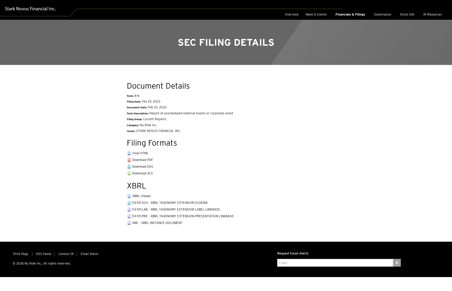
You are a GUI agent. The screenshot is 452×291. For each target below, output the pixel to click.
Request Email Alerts (292, 253)
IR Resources (432, 14)
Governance (382, 14)
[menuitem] (292, 14)
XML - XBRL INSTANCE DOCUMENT (157, 223)
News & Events (316, 14)
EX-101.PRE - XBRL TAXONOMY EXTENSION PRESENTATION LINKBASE (183, 216)
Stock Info (407, 14)
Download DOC (143, 166)
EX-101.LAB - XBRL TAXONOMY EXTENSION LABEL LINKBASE (176, 209)
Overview (291, 14)
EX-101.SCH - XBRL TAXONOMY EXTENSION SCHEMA (170, 203)
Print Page (21, 254)
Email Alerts (89, 254)
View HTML (140, 153)
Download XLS (142, 173)
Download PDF (142, 160)
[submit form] (397, 263)
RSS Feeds (43, 254)
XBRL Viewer (141, 196)
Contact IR (66, 254)
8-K (137, 96)
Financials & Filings (350, 14)
